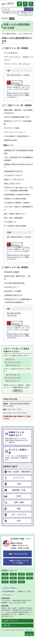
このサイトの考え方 (10, 588)
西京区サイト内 (11, 12)
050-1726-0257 (15, 602)
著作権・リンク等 (24, 591)
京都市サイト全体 (26, 13)
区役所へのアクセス (11, 620)
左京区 (21, 574)
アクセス (25, 5)
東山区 (5, 578)
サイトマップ (7, 594)
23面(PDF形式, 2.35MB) (20, 237)
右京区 (5, 582)
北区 (5, 574)
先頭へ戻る (29, 634)
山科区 (13, 578)
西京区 (13, 582)
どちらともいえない (13, 362)
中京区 (29, 574)
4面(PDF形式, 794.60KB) (14, 314)
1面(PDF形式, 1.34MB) (20, 75)
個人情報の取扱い (9, 591)
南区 (29, 578)
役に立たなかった (13, 365)
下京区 (21, 578)
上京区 (13, 574)
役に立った (10, 359)
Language (19, 5)
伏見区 (21, 582)
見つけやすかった (13, 375)
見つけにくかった (13, 381)
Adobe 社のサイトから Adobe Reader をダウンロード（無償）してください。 (18, 95)
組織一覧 (7, 625)
